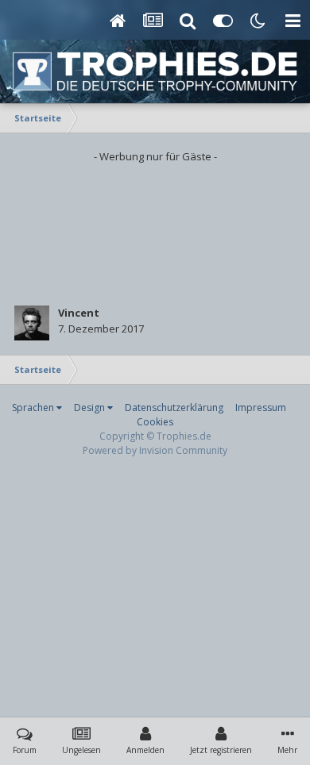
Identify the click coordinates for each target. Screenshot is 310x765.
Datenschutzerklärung (174, 407)
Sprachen (34, 407)
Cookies (155, 422)
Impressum (260, 407)
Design (90, 407)
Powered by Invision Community (155, 450)
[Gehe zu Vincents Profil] (31, 323)
